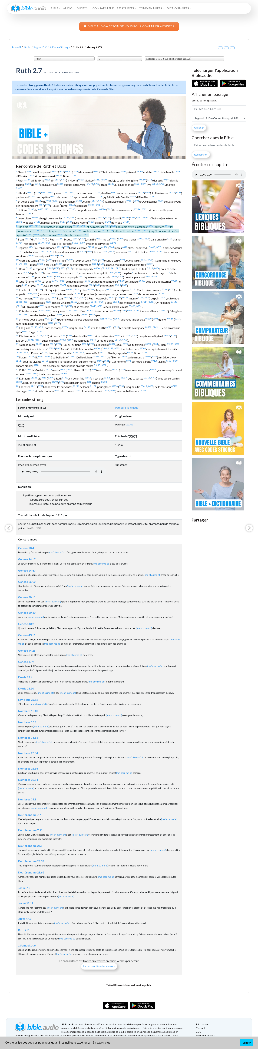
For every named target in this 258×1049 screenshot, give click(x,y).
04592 (60, 234)
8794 (75, 171)
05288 (72, 209)
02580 (111, 184)
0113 (132, 289)
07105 (64, 373)
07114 (141, 192)
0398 (140, 297)
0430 (24, 285)
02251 (109, 327)
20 (17, 356)
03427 (29, 234)
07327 (27, 179)
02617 (19, 360)
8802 (147, 192)
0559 (57, 179)
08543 (148, 276)
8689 (70, 339)
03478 (40, 285)
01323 (19, 188)
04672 (90, 184)
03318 (31, 339)
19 (17, 344)
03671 (63, 285)
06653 (103, 318)
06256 (36, 297)
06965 (41, 310)
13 (17, 289)
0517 (150, 272)
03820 (53, 293)
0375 (125, 344)
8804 (69, 221)
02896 (107, 377)
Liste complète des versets (99, 966)
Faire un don (202, 1024)
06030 (125, 217)
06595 (48, 302)
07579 (53, 255)
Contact (200, 1028)
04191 (100, 360)
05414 (118, 339)
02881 (19, 302)
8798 (161, 184)
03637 (85, 314)
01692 (75, 243)
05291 (28, 213)
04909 (121, 280)
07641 (166, 179)
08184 (39, 331)
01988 (125, 297)
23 (17, 386)
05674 (41, 243)
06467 (88, 280)
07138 (154, 360)
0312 (169, 238)
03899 (163, 297)
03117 (112, 344)
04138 (31, 276)
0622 (107, 226)
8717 (118, 268)
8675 (61, 171)
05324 (102, 209)
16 (17, 318)
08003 (142, 280)
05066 (111, 297)
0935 (43, 192)
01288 (91, 205)
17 (17, 327)
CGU (198, 1031)
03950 (142, 179)
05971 (82, 276)
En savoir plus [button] (101, 1042)
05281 (30, 171)
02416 (45, 360)
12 (17, 280)
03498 (132, 306)
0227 (61, 230)
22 (17, 377)
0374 (24, 331)
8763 (76, 310)
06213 (150, 268)
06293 (55, 382)
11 (17, 268)
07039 (41, 306)
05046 (97, 268)
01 (133, 272)
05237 (149, 264)
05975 (138, 230)
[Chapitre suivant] (249, 528)
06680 (152, 247)
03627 (131, 251)
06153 (87, 327)
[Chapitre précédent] (8, 528)
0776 (122, 259)
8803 (176, 344)
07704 (28, 184)
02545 (26, 272)
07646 (93, 306)
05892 (90, 335)
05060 (42, 251)
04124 (126, 221)
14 (17, 297)
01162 (73, 175)
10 (17, 259)
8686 (138, 306)
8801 (106, 360)
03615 (28, 373)
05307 (42, 259)
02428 (156, 171)
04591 (129, 424)
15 (17, 310)
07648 (93, 339)
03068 (160, 200)
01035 (79, 200)
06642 (174, 302)
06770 (83, 251)
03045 (68, 171)
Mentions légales (205, 1035)
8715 (104, 268)
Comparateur (103, 8)
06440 (69, 259)
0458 (31, 175)
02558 (74, 302)
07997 (47, 318)
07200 (128, 335)
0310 (37, 184)
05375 (39, 335)
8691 (101, 259)
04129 (54, 171)
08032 (155, 276)
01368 (140, 171)
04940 (178, 171)
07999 (55, 280)
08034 (59, 175)
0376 (95, 171)
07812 (94, 259)
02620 (118, 285)
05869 (60, 184)
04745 (32, 196)
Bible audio (67, 1024)
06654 (116, 302)
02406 (78, 390)
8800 (36, 234)
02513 (53, 196)
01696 (29, 293)
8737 (109, 209)
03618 (71, 356)
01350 (97, 365)
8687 (101, 264)
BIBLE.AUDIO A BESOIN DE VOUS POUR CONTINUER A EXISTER (131, 26)
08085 (76, 238)
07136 (172, 192)
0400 (53, 297)
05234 (95, 264)
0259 (135, 293)
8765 (158, 247)
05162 (165, 289)
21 (17, 369)
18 (17, 335)
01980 (104, 247)
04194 (55, 272)
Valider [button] (247, 1042)
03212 (97, 179)
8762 (149, 179)
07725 (62, 221)
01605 (50, 323)
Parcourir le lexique (126, 407)
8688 (58, 348)
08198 (77, 293)
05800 (111, 272)
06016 (150, 226)
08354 (152, 251)
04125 (47, 179)
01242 (78, 230)
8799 (63, 179)
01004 (85, 234)
